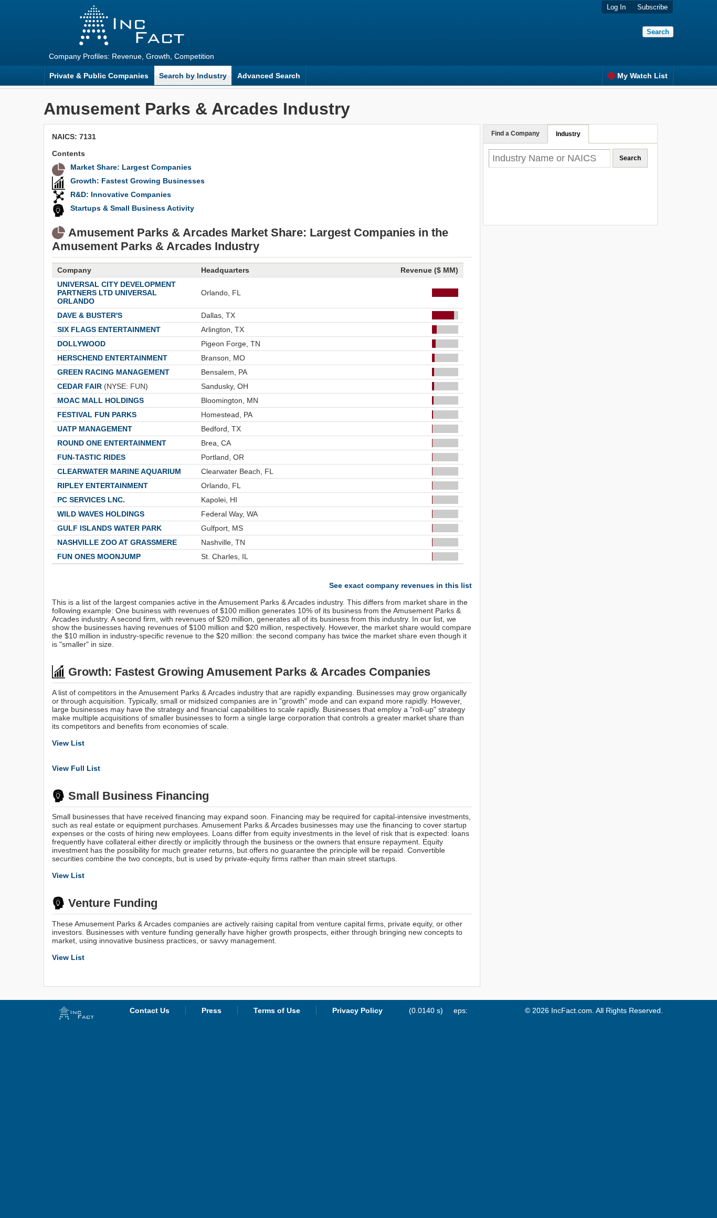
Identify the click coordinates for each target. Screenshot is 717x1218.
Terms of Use (277, 1010)
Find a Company (515, 133)
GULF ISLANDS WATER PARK (109, 528)
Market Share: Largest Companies (131, 167)
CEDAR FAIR (79, 386)
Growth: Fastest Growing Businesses (137, 181)
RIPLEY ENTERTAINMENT (102, 485)
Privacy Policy (357, 1010)
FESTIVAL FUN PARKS (96, 414)
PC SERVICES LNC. (91, 500)
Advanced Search (268, 75)
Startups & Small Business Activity (132, 208)
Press (212, 1010)
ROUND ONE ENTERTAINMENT (111, 443)
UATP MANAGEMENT (94, 429)
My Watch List (642, 75)
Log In (616, 7)
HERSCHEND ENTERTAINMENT (112, 358)
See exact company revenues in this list (400, 585)
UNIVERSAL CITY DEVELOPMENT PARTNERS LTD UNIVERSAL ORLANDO (116, 292)
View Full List (76, 768)
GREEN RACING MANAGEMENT (113, 372)
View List (68, 743)
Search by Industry (193, 75)
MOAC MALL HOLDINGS (100, 400)
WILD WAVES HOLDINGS (100, 514)
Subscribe (652, 7)
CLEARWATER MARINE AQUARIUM (119, 471)
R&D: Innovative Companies (120, 194)
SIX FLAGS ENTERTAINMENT (109, 329)
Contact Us (150, 1010)
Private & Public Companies (99, 75)
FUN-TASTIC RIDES (91, 457)
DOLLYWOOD (81, 343)
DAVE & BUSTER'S (89, 315)
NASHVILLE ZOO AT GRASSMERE (117, 542)
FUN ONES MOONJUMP (99, 556)
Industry (568, 134)
